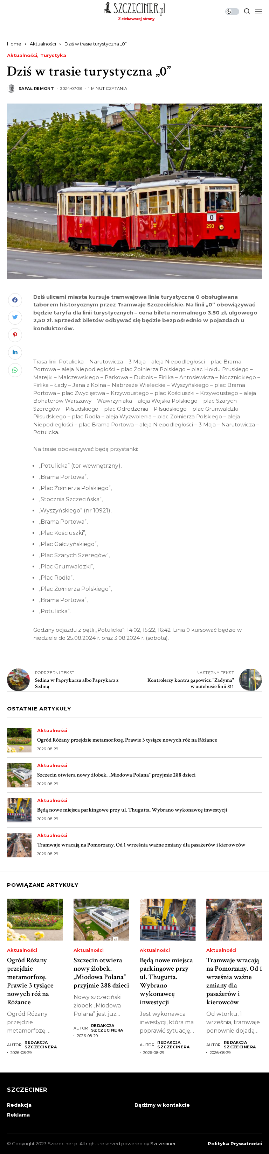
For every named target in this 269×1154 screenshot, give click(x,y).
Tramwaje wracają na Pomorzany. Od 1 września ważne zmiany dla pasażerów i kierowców (141, 845)
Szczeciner (163, 1143)
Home (14, 44)
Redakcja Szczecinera (41, 1044)
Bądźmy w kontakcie (162, 1105)
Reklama (18, 1115)
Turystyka (53, 55)
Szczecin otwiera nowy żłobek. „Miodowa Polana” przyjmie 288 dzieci (116, 775)
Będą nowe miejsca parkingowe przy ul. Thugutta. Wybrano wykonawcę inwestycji (132, 810)
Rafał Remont (36, 88)
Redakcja (19, 1105)
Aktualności (43, 44)
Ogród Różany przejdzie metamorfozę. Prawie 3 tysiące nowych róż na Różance (127, 740)
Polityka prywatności (235, 1143)
